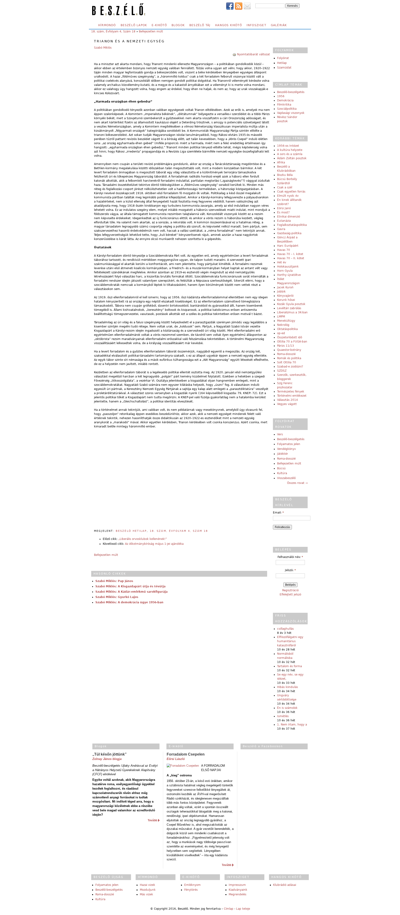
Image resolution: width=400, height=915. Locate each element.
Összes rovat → (297, 483)
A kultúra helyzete (289, 150)
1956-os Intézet (288, 145)
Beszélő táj (199, 25)
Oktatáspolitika (287, 329)
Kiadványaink (238, 889)
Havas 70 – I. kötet (290, 254)
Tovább (152, 820)
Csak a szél (284, 187)
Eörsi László (176, 759)
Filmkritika (284, 104)
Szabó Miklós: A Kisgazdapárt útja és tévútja (130, 586)
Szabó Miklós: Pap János (114, 581)
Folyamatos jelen (288, 444)
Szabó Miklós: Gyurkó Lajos (116, 597)
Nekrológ (283, 325)
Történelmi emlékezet (291, 395)
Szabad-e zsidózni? (290, 366)
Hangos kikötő (228, 25)
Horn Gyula (285, 270)
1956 (280, 96)
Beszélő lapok (134, 25)
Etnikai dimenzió (288, 216)
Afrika (281, 162)
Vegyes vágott (287, 404)
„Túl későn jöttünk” (109, 754)
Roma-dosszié (286, 354)
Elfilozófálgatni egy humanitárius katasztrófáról (290, 641)
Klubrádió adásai (284, 885)
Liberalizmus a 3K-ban (292, 312)
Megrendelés (237, 894)
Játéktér (282, 453)
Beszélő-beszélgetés (290, 92)
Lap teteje (243, 908)
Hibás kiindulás (287, 687)
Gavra (281, 229)
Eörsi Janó (284, 208)
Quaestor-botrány (289, 350)
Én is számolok (287, 708)
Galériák (279, 25)
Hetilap (282, 63)
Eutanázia (284, 220)
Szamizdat (284, 67)
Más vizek (146, 894)
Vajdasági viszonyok (290, 113)
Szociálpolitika (287, 108)
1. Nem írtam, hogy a (292, 724)
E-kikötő (159, 25)
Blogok (178, 25)
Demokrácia (285, 100)
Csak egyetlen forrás (291, 191)
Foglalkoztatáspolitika (292, 225)
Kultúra (282, 473)
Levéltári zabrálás (289, 308)
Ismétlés (283, 716)
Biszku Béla (285, 175)
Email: (278, 512)
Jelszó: (290, 570)
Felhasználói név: (290, 557)
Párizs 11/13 (285, 345)
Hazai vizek (147, 885)
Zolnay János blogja (107, 759)
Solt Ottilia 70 (286, 362)
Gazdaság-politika (289, 233)
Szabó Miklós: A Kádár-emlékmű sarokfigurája (131, 591)
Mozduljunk (148, 889)
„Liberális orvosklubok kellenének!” (142, 539)
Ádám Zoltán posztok (291, 158)
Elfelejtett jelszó (290, 594)
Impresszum (237, 885)
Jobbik (281, 291)
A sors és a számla (289, 154)
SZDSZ (282, 370)
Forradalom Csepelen (186, 754)
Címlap (228, 908)
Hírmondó (107, 25)
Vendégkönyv (286, 449)
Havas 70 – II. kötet (290, 258)
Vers (280, 434)
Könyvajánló (285, 295)
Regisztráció (290, 590)
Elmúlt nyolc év (288, 195)
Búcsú (281, 468)
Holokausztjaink (288, 266)
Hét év (281, 262)
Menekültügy (286, 320)
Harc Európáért (287, 245)
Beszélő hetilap (131, 530)
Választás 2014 (287, 399)
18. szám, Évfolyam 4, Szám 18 (113, 31)
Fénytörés (191, 889)
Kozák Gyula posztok (291, 304)
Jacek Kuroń (285, 287)
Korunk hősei (286, 300)
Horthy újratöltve (289, 275)
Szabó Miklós (103, 47)
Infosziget (256, 25)
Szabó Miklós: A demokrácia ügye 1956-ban (129, 602)
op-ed (281, 333)
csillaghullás (285, 628)
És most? (283, 212)
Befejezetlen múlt (151, 31)
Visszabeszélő (286, 478)
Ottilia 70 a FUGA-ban (292, 341)
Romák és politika (289, 358)
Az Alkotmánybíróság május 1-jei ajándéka (154, 543)
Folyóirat (283, 58)
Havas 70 (283, 250)
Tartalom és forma (289, 666)
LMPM (281, 316)
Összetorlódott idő (289, 337)
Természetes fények (290, 391)
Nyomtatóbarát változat (253, 54)
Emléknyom (192, 885)
